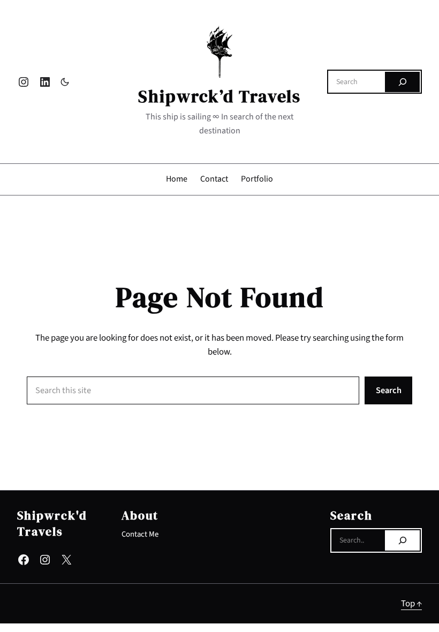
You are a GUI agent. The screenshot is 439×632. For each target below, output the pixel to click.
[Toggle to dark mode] (65, 82)
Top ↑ (411, 603)
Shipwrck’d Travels (219, 96)
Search (389, 390)
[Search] (402, 82)
